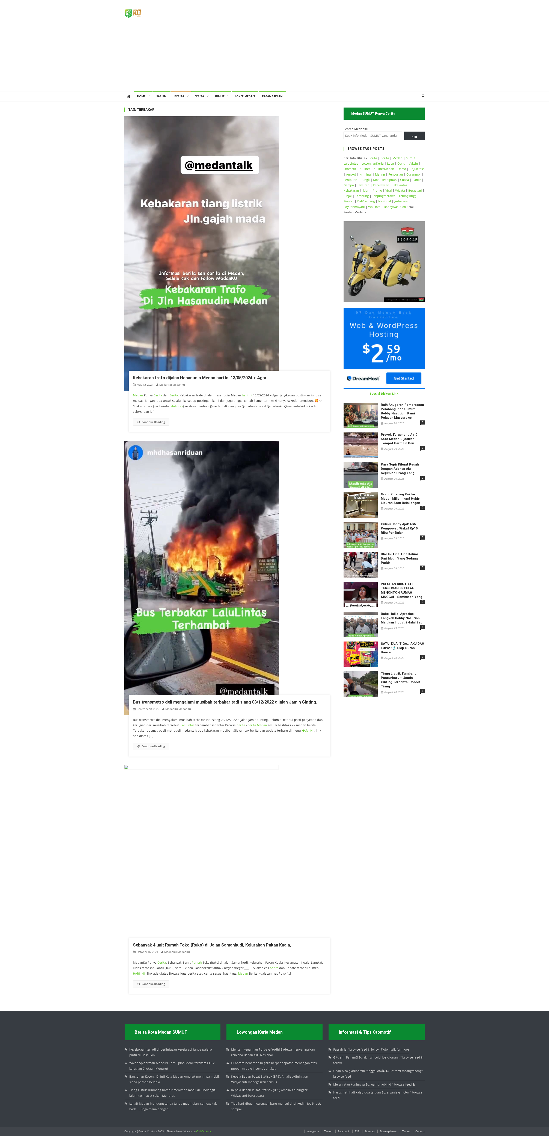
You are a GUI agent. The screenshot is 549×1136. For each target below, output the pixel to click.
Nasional (384, 201)
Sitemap (369, 1131)
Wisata (400, 190)
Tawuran (363, 185)
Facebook (343, 1131)
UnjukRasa (417, 169)
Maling (380, 174)
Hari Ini (161, 96)
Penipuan (350, 180)
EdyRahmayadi (354, 207)
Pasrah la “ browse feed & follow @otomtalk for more (371, 1049)
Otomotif (350, 169)
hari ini (247, 395)
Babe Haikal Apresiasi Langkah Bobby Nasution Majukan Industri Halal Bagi (402, 618)
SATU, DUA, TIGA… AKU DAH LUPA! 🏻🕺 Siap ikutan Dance (402, 648)
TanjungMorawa (383, 196)
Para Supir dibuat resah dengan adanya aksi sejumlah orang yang (400, 469)
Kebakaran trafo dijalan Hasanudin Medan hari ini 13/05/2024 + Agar (200, 377)
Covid (401, 163)
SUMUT (219, 96)
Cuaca (404, 180)
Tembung (362, 196)
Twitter (328, 1131)
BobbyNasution (395, 207)
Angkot (351, 174)
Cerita (199, 96)
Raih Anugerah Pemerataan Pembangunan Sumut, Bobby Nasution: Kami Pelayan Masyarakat (402, 411)
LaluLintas (351, 163)
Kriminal (365, 174)
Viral (388, 190)
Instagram (313, 1131)
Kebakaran (351, 190)
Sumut (410, 158)
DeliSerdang (366, 201)
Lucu (390, 163)
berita (241, 725)
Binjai (348, 196)
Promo (377, 190)
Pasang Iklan (272, 96)
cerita (252, 725)
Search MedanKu (356, 129)
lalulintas (176, 406)
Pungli (365, 180)
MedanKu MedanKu (172, 385)
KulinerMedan (384, 169)
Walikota (374, 207)
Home (141, 96)
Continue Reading (153, 422)
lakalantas (400, 185)
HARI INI (308, 730)
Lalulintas (188, 725)
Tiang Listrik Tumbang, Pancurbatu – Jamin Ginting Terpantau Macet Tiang (401, 680)
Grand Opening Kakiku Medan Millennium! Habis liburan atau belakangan (400, 498)
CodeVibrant (203, 1131)
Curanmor (413, 174)
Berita (179, 96)
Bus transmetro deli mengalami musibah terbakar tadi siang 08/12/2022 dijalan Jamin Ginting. (225, 702)
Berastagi (415, 190)
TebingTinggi (408, 196)
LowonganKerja (373, 163)
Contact (420, 1131)
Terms (406, 1131)
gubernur (401, 201)
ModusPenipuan (385, 180)
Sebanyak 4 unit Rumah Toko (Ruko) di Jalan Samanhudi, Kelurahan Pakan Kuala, (212, 945)
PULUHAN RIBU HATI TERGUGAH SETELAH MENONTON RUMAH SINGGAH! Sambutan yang (401, 590)
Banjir (416, 180)
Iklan (365, 190)
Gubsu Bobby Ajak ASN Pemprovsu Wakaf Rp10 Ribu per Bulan (399, 528)
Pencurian (395, 174)
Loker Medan (245, 96)
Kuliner (365, 169)
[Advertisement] (274, 59)
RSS (357, 1131)
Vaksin (413, 163)
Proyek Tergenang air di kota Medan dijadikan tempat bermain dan (399, 439)
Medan (138, 395)
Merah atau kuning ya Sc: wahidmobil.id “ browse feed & (374, 1084)
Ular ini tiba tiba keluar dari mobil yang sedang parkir (399, 558)
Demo (402, 169)
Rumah (197, 962)
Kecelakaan (381, 185)
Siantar (349, 201)
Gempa (349, 185)
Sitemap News (388, 1131)
